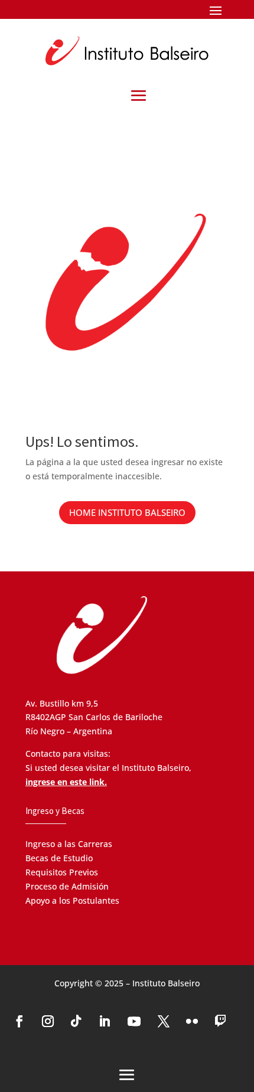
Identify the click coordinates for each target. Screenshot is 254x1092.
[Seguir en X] (163, 1021)
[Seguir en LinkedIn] (104, 1021)
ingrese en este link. (66, 781)
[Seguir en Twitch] (220, 1021)
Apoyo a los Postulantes (72, 900)
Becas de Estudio (59, 858)
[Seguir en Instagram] (48, 1021)
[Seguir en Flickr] (192, 1021)
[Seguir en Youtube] (134, 1021)
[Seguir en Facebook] (19, 1021)
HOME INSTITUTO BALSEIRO (127, 512)
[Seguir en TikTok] (76, 1021)
